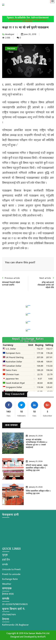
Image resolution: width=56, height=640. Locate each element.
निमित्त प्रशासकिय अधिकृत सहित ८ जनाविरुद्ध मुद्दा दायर (38, 492)
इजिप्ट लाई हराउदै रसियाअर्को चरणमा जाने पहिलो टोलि (46, 285)
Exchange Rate (10, 579)
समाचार (11, 52)
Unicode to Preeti (11, 569)
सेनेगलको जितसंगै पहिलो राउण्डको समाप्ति (11, 284)
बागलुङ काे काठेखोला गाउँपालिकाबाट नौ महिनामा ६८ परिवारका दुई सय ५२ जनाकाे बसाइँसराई (36, 443)
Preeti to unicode (11, 574)
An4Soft (41, 637)
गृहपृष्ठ (5, 555)
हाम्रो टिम (6, 560)
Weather (6, 584)
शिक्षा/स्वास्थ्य (11, 48)
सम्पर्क (5, 565)
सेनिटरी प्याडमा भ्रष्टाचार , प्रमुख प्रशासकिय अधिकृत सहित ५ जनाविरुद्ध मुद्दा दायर (36, 468)
